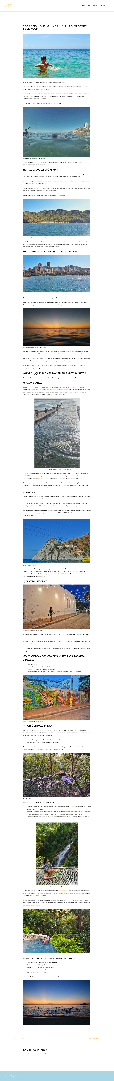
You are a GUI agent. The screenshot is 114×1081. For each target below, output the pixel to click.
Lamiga (74, 807)
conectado (39, 1053)
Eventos (95, 5)
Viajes (33, 32)
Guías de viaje (27, 32)
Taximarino (41, 478)
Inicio (83, 5)
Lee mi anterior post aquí (30, 1026)
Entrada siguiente (94, 1038)
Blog (89, 5)
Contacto (102, 5)
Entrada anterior (19, 1038)
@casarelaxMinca (62, 890)
